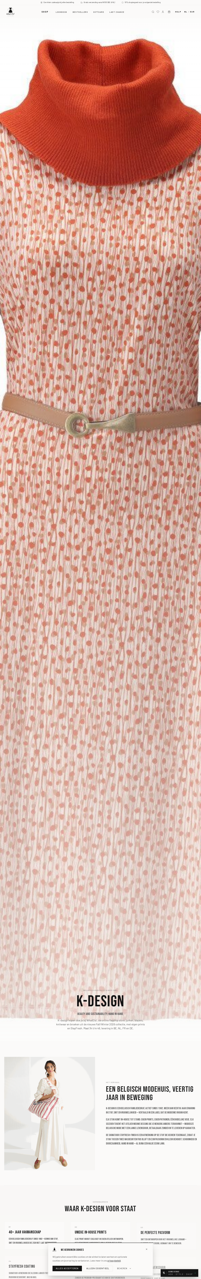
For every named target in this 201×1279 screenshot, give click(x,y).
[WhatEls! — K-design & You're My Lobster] (10, 11)
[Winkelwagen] (169, 12)
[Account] (162, 12)
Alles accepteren (67, 1268)
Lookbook (61, 12)
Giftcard (98, 12)
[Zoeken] (153, 12)
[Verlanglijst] (158, 12)
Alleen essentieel (98, 1268)
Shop (45, 12)
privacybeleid (114, 1260)
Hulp (178, 12)
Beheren (122, 1268)
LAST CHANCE (117, 12)
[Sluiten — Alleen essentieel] (147, 1249)
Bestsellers (80, 12)
